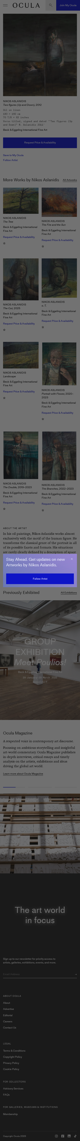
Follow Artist (40, 578)
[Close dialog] (72, 559)
